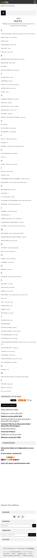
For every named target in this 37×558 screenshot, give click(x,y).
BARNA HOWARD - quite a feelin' (8, 62)
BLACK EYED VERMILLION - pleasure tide (10, 70)
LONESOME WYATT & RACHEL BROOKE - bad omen (12, 222)
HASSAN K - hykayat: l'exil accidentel (9, 164)
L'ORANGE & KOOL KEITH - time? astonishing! (11, 218)
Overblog (30, 548)
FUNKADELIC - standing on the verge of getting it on (12, 146)
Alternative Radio (15, 552)
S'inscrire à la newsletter (8, 405)
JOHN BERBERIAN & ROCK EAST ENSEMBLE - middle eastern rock (15, 178)
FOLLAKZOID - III (4, 142)
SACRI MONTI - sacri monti (7, 283)
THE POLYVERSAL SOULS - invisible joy (9, 347)
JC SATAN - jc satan (5, 175)
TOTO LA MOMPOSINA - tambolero (9, 362)
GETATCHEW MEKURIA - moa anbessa (9, 153)
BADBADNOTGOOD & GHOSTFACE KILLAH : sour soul (12, 59)
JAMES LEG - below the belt (7, 171)
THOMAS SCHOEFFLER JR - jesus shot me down (11, 358)
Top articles (6, 553)
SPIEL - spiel (3, 298)
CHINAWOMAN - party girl (7, 81)
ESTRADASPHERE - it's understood (8, 131)
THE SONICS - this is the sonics (8, 351)
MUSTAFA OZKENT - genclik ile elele (9, 240)
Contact (13, 553)
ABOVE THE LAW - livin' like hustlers (9, 37)
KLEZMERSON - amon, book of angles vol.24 (11, 204)
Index (18, 18)
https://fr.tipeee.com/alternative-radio (15, 463)
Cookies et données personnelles (12, 555)
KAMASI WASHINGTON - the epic (8, 189)
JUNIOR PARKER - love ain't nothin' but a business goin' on (14, 182)
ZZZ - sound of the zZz (6, 391)
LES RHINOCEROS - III (5, 215)
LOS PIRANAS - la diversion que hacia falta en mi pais (13, 226)
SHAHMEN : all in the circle (7, 291)
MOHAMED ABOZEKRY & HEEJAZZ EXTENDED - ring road (13, 237)
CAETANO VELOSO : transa (7, 77)
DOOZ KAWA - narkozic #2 (7, 113)
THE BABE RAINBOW (5, 323)
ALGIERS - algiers (4, 41)
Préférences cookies (28, 555)
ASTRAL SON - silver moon (7, 52)
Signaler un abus (22, 553)
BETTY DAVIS (4, 66)
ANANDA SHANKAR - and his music (8, 44)
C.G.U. (30, 553)
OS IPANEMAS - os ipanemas (7, 262)
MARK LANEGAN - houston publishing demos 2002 (12, 233)
